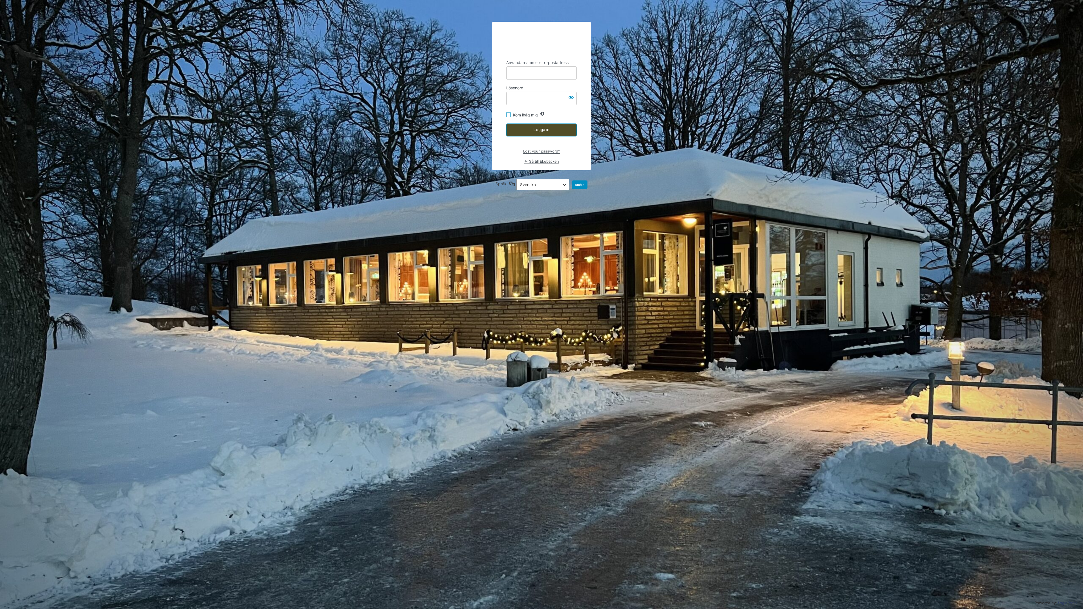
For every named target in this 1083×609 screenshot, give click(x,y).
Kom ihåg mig (525, 114)
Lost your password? (541, 151)
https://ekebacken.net (542, 41)
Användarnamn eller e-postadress (537, 62)
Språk (501, 183)
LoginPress (1067, 603)
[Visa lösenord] (571, 97)
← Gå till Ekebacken (541, 161)
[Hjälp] (542, 113)
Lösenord (514, 87)
